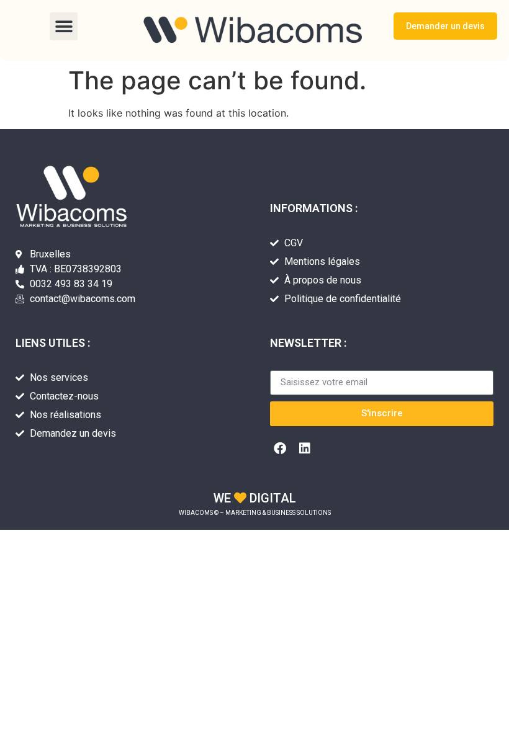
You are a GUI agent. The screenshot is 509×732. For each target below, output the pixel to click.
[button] (64, 26)
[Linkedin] (305, 448)
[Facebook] (280, 448)
